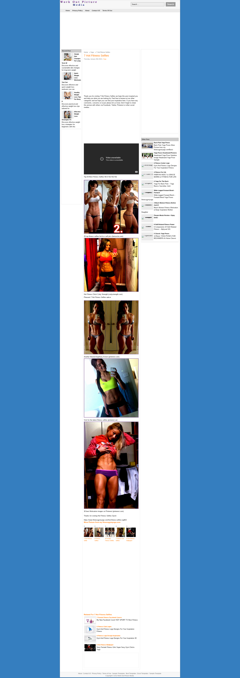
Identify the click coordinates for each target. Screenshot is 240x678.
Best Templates (131, 673)
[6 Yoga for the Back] (147, 183)
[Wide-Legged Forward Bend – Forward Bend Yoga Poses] (147, 192)
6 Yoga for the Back (161, 181)
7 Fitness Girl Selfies (120, 539)
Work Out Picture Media (126, 676)
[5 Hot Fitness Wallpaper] (90, 651)
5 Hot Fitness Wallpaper (130, 539)
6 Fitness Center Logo (162, 163)
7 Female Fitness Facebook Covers (109, 617)
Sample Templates (118, 673)
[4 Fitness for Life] (147, 174)
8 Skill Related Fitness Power (164, 224)
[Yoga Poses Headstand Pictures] (147, 158)
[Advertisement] (120, 30)
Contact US (96, 10)
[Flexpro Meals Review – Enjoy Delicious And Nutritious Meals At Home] (147, 217)
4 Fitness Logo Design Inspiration (108, 636)
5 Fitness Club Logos (104, 626)
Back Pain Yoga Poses (162, 143)
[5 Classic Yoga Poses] (147, 235)
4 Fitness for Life (160, 172)
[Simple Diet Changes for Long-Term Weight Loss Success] (67, 60)
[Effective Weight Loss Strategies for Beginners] (67, 118)
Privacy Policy (77, 10)
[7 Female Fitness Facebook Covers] (90, 622)
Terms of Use (107, 10)
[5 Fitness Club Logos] (90, 633)
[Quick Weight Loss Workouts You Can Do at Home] (67, 79)
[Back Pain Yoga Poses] (147, 148)
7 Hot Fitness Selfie (88, 539)
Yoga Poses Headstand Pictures (165, 153)
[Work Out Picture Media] (79, 5)
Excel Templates (142, 673)
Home (68, 10)
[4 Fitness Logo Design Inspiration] (90, 640)
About (87, 10)
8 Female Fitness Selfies (109, 539)
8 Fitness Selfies (97, 539)
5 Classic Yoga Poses (161, 233)
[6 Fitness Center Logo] (147, 165)
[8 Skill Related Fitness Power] (147, 226)
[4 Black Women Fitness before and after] (147, 205)
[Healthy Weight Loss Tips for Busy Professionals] (67, 99)
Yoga (92, 52)
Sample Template (155, 673)
